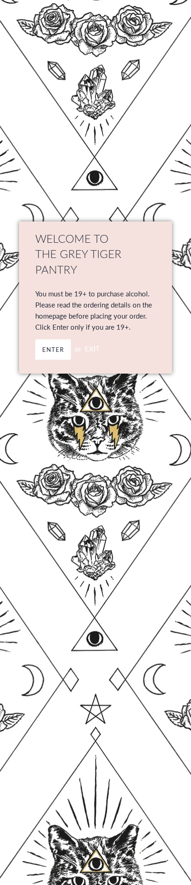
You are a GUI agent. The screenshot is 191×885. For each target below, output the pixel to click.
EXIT (92, 348)
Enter (53, 349)
